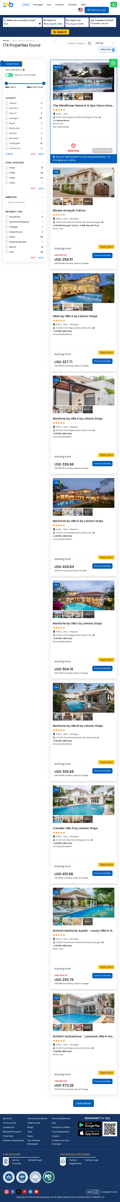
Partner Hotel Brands (13, 1140)
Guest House (15, 231)
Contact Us (8, 1127)
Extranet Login (35, 1160)
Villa (11, 251)
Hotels (26, 4)
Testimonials (34, 1122)
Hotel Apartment (17, 241)
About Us (7, 1118)
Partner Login (91, 1160)
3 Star (12, 177)
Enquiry (55, 1136)
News (30, 1136)
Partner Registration (75, 1162)
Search (61, 32)
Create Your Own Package (60, 1142)
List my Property (16, 1162)
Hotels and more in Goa (23, 41)
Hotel (12, 236)
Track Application (61, 1131)
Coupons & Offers (61, 1127)
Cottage (13, 226)
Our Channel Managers (34, 1142)
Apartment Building (19, 221)
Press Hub (8, 1136)
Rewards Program (12, 1131)
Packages (38, 4)
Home (6, 41)
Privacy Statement (61, 1118)
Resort (12, 246)
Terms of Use (9, 1122)
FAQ (54, 1122)
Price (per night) (15, 70)
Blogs (30, 1127)
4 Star (12, 172)
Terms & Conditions (37, 1118)
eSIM (83, 4)
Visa (49, 4)
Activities (59, 4)
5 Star (12, 167)
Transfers (72, 4)
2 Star (12, 182)
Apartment (14, 216)
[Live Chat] (113, 61)
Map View (106, 49)
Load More (83, 1103)
